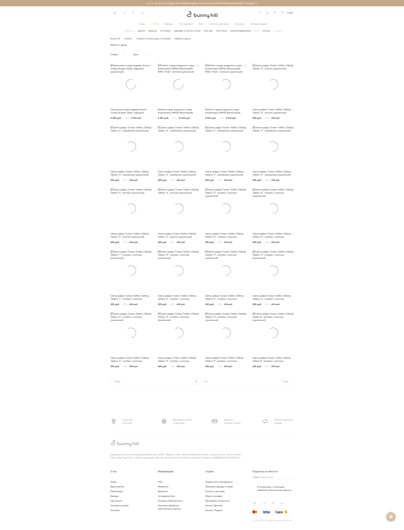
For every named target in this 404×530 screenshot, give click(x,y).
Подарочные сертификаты (219, 482)
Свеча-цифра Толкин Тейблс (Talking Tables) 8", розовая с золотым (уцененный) (271, 360)
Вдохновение (117, 486)
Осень (266, 31)
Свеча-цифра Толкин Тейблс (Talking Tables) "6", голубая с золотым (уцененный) (177, 297)
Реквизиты (163, 486)
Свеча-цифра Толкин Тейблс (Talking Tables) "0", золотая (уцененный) (271, 111)
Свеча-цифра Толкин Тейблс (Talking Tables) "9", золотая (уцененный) (129, 235)
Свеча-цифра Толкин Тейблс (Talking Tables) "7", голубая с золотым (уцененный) (129, 297)
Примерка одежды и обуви (219, 486)
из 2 (206, 381)
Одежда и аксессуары (187, 31)
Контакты (239, 24)
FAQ (160, 482)
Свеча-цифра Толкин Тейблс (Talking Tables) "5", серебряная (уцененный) (224, 173)
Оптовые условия (119, 505)
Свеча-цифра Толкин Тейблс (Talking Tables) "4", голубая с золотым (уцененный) (271, 297)
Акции (113, 482)
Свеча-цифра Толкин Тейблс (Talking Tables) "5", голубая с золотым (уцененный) (224, 297)
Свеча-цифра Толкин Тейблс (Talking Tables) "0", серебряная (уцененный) (271, 173)
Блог (201, 24)
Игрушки (165, 31)
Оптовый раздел (258, 24)
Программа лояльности (217, 501)
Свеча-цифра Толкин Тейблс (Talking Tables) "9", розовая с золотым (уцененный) (224, 360)
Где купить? (116, 501)
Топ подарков (186, 24)
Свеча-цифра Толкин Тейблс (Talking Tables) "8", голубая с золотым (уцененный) (271, 235)
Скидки (277, 31)
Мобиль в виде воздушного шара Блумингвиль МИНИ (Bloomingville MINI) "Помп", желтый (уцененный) (176, 111)
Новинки (129, 31)
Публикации (116, 491)
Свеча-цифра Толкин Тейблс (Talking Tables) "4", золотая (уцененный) (177, 235)
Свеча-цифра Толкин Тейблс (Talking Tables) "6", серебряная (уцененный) (177, 173)
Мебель (152, 31)
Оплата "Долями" (214, 505)
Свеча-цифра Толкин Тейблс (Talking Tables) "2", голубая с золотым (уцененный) (129, 360)
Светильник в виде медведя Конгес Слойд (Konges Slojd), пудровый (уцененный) (128, 111)
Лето (257, 31)
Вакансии (163, 491)
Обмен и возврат (214, 496)
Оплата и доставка (219, 24)
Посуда (208, 31)
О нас (142, 24)
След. (286, 381)
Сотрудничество (166, 496)
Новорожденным (240, 31)
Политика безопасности (170, 501)
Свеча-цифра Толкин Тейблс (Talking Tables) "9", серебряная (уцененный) (129, 173)
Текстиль (221, 31)
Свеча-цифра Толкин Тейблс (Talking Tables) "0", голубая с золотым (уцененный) (177, 360)
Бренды (169, 24)
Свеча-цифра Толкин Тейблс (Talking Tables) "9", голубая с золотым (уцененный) (224, 235)
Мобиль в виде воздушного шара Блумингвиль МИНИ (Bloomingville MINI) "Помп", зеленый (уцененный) (223, 111)
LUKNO (155, 24)
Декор (141, 31)
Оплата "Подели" (214, 510)
